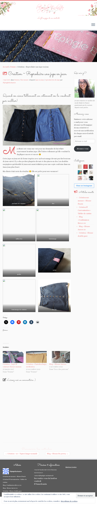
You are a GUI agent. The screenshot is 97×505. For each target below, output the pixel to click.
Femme (13, 67)
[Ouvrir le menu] (93, 25)
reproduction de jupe (52, 80)
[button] (19, 190)
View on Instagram (84, 186)
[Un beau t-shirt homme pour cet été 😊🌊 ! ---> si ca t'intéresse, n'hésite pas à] (85, 172)
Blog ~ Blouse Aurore (57, 364)
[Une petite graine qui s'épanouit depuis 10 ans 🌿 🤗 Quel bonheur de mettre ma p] (91, 172)
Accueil (6, 67)
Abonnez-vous (82, 149)
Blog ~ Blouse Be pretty (57, 454)
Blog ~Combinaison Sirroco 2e (83, 220)
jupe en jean (39, 80)
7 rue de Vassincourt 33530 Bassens (45, 470)
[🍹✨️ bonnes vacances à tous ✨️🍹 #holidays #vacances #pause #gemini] (80, 166)
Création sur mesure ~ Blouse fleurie (84, 201)
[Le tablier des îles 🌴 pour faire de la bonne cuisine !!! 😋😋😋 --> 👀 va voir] (80, 172)
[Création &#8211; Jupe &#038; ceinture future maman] (13, 357)
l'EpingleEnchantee (9, 83)
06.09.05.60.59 (38, 472)
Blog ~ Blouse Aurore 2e (10, 488)
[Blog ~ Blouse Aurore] (59, 357)
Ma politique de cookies (69, 501)
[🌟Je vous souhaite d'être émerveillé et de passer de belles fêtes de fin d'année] (85, 178)
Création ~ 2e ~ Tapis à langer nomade (21, 454)
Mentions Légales (71, 467)
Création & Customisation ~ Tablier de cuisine (84, 210)
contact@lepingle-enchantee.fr (44, 475)
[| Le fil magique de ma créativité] (48, 9)
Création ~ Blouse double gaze (12, 491)
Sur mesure (25, 80)
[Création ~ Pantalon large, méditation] (36, 357)
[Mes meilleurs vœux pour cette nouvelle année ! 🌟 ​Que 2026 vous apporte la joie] (80, 178)
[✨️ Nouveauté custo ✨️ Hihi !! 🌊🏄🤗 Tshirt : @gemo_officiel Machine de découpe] (85, 166)
